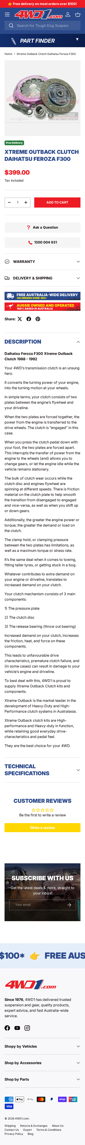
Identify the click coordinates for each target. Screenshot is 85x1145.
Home (8, 54)
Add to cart (57, 202)
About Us (57, 1125)
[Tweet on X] (19, 318)
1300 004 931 (45, 242)
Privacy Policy (14, 1134)
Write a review (42, 827)
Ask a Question (45, 227)
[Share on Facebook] (28, 318)
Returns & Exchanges (33, 1125)
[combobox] (42, 25)
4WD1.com (22, 1118)
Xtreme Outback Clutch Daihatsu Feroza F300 (46, 54)
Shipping (10, 1125)
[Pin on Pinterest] (37, 318)
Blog (30, 1134)
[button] (78, 14)
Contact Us (12, 1129)
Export (27, 1129)
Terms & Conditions (48, 1129)
